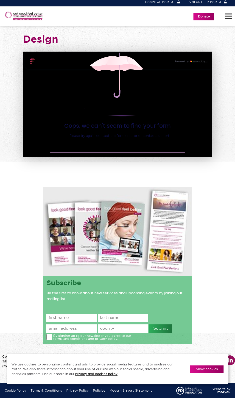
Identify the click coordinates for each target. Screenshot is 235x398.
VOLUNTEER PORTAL (206, 2)
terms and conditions (70, 338)
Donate (204, 16)
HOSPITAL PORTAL (160, 2)
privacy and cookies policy (96, 374)
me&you (223, 392)
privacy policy (106, 338)
